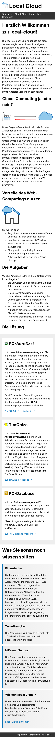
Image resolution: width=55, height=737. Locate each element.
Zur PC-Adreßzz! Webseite (19, 411)
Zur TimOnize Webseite (17, 479)
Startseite (7, 14)
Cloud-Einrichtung (24, 14)
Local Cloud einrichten (17, 721)
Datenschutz (34, 735)
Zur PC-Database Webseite (19, 533)
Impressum (22, 735)
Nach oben (47, 735)
